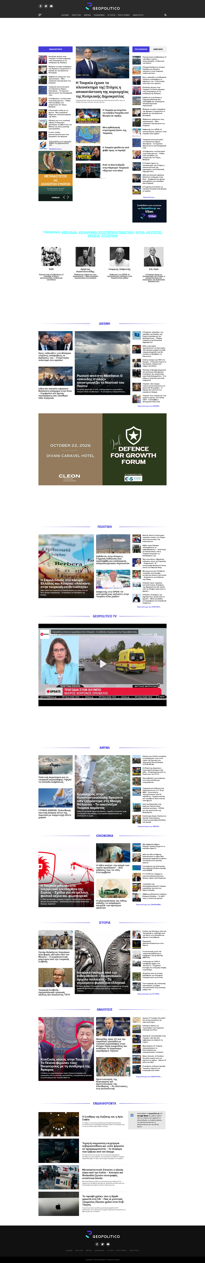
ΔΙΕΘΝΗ (65, 15)
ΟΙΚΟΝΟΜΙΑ (99, 15)
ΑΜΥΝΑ (87, 15)
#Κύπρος (153, 232)
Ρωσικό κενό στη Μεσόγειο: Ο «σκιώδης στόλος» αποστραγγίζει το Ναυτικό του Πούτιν (51, 277)
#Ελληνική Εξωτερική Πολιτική (106, 232)
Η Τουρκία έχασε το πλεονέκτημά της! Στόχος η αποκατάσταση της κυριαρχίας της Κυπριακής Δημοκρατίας (153, 277)
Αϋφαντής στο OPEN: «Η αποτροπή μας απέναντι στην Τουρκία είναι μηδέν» (119, 276)
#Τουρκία (109, 236)
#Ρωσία (94, 236)
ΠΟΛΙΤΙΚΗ (76, 15)
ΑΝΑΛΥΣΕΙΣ (138, 15)
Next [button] (68, 197)
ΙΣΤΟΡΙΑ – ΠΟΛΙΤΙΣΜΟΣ (119, 15)
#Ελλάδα (69, 232)
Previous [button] (64, 197)
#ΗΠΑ (139, 232)
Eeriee (117, 1260)
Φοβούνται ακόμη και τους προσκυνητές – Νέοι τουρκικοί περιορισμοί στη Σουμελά (85, 276)
